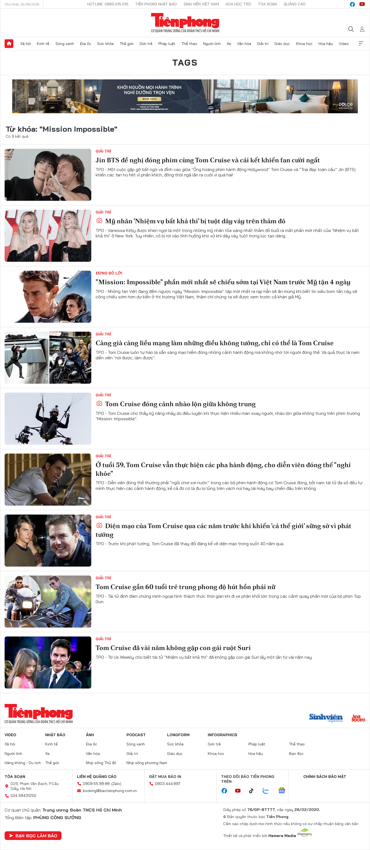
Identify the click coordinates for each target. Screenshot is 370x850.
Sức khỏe (105, 43)
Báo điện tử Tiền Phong (185, 23)
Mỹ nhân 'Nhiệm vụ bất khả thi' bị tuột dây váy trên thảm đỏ (194, 221)
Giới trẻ (145, 43)
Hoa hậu (326, 43)
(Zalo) (116, 783)
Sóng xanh (65, 43)
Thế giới (127, 43)
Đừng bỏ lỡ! (109, 273)
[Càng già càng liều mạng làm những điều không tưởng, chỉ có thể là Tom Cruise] (48, 358)
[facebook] (352, 4)
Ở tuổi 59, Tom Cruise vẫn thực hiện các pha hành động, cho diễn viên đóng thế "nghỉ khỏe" (223, 469)
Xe (229, 43)
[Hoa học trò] (358, 718)
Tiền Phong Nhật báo (156, 4)
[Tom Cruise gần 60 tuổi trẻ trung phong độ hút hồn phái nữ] (48, 602)
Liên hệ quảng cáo (96, 776)
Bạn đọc (296, 753)
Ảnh (90, 734)
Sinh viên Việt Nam (201, 4)
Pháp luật (166, 43)
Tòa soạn (267, 4)
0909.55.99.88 (96, 783)
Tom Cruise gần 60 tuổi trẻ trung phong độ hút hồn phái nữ (185, 587)
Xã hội (25, 43)
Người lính (212, 43)
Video (344, 43)
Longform (178, 734)
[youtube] (362, 4)
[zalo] (269, 791)
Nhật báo (55, 734)
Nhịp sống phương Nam (146, 762)
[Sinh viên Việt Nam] (326, 718)
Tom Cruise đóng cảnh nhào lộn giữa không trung (180, 404)
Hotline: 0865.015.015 (107, 4)
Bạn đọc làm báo (36, 835)
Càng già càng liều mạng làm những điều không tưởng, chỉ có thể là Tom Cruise (215, 343)
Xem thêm (361, 43)
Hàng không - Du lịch (23, 762)
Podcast (136, 734)
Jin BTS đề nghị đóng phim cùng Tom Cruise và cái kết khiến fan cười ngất (208, 160)
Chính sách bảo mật (324, 776)
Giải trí (262, 43)
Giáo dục (282, 43)
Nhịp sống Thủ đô (101, 762)
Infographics (222, 734)
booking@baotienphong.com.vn (110, 790)
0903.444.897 (167, 783)
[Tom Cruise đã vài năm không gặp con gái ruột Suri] (48, 662)
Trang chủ (9, 43)
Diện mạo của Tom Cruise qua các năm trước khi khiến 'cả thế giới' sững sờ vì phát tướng (223, 530)
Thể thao (189, 43)
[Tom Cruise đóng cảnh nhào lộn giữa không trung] (48, 419)
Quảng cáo (295, 4)
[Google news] (284, 791)
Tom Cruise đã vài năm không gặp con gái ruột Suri (173, 648)
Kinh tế (43, 43)
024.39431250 (23, 795)
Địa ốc (85, 43)
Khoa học (304, 43)
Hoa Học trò (238, 4)
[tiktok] (254, 791)
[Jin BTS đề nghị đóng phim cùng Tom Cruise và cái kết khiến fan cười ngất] (48, 175)
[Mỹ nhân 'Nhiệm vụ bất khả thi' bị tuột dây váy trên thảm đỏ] (48, 236)
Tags (185, 62)
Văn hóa (244, 43)
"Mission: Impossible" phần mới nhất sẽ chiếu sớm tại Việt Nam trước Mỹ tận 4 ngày (223, 282)
